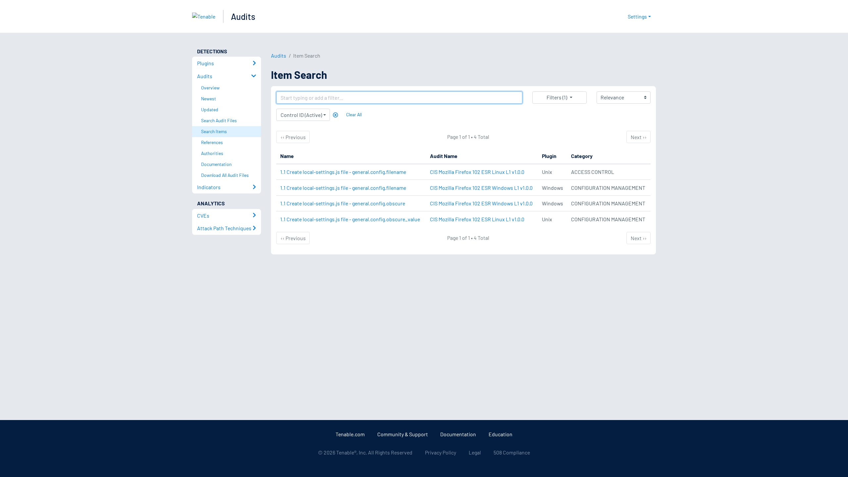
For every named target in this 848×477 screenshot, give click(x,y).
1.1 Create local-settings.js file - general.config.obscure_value (350, 219)
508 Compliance (512, 452)
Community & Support (402, 434)
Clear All (354, 114)
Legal (475, 452)
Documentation (458, 434)
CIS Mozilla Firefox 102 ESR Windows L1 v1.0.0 (481, 188)
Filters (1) (557, 97)
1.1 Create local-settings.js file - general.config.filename (343, 172)
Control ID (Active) (301, 115)
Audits (243, 16)
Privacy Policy (440, 452)
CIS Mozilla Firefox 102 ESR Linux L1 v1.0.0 (477, 172)
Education (500, 434)
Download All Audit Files (225, 175)
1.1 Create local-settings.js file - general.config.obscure (342, 203)
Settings (637, 16)
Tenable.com (350, 434)
